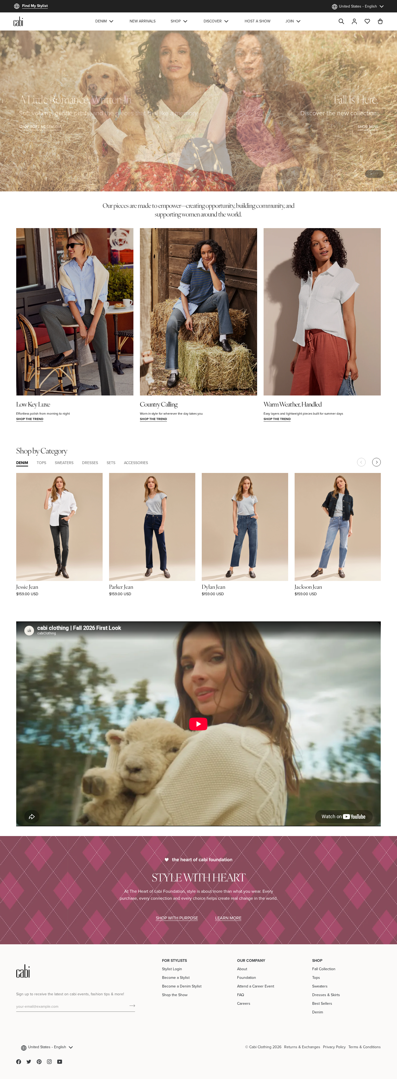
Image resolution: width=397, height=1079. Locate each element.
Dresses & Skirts (326, 994)
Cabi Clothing (260, 1047)
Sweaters (320, 986)
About (242, 969)
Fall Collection (323, 969)
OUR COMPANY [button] (251, 960)
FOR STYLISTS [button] (174, 960)
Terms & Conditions (364, 1047)
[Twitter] (28, 1061)
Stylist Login (172, 969)
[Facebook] (18, 1061)
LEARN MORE (228, 918)
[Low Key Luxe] (74, 311)
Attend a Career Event (255, 986)
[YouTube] (59, 1061)
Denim (317, 1012)
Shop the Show (174, 994)
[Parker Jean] (152, 527)
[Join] (130, 1005)
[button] (105, 21)
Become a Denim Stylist (181, 986)
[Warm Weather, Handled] (322, 311)
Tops (316, 977)
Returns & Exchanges (302, 1047)
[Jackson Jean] (338, 527)
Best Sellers (322, 1003)
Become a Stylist (176, 977)
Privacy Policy (334, 1047)
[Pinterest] (39, 1061)
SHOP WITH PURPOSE (177, 918)
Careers (243, 1003)
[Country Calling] (198, 311)
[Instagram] (49, 1061)
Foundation (246, 977)
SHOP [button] (317, 960)
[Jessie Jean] (59, 527)
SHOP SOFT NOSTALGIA (40, 126)
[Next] (376, 462)
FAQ (240, 994)
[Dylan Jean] (245, 527)
